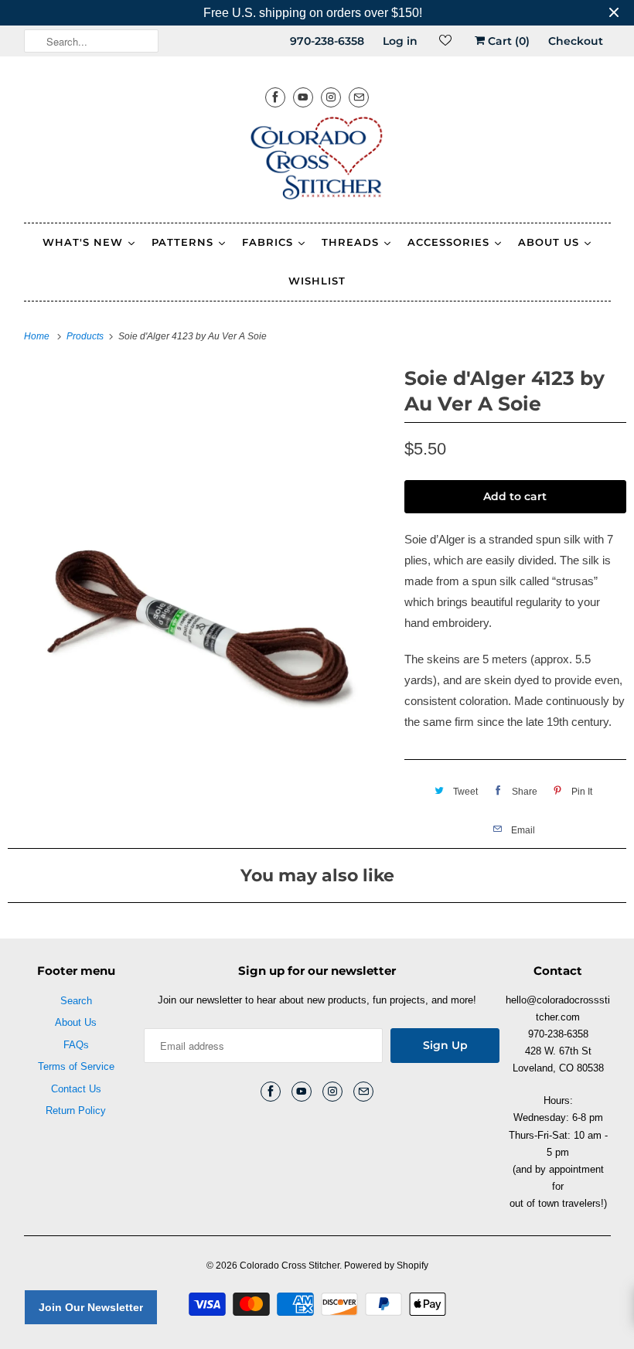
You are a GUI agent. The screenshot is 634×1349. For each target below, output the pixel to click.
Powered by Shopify (386, 1265)
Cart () (507, 41)
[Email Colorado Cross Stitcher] (359, 97)
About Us (76, 1022)
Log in (400, 41)
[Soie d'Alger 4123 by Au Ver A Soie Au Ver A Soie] (198, 552)
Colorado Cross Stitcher (289, 1265)
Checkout (575, 41)
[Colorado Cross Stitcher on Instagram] (331, 97)
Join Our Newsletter (91, 1307)
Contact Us (76, 1089)
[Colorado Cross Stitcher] (317, 160)
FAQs (76, 1045)
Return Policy (76, 1110)
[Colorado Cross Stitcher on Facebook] (275, 97)
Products (86, 336)
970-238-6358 (327, 41)
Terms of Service (76, 1066)
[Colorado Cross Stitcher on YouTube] (303, 97)
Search (76, 1001)
